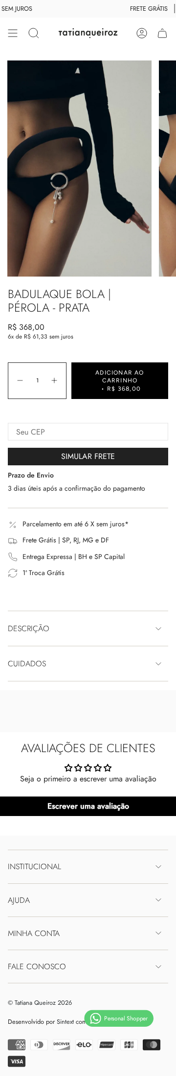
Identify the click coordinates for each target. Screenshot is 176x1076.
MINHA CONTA (34, 933)
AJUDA (19, 900)
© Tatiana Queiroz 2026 (40, 1002)
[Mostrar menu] (12, 33)
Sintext (65, 1021)
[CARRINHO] (162, 33)
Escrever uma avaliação (88, 806)
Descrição (28, 628)
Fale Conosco (37, 966)
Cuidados (27, 663)
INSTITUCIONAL (34, 866)
